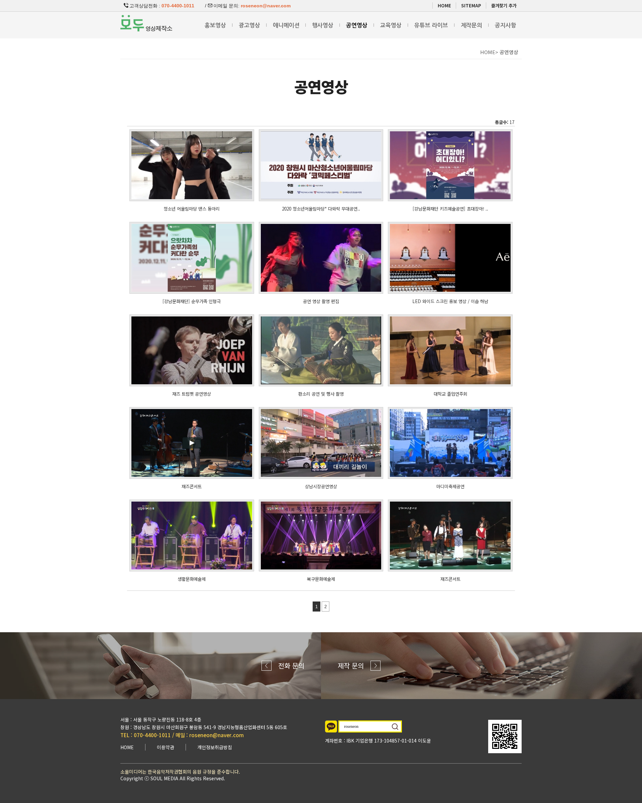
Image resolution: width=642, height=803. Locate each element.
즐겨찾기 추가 (504, 5)
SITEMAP (471, 5)
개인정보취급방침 (214, 747)
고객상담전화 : (161, 5)
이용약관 (165, 747)
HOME (444, 5)
